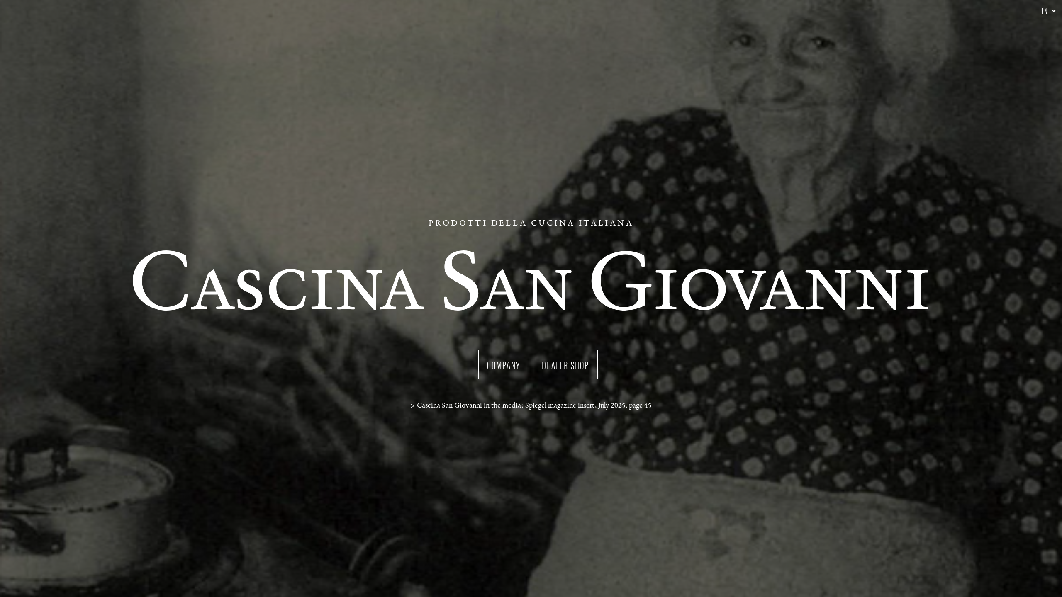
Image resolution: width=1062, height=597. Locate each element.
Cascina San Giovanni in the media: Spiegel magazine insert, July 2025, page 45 (534, 405)
